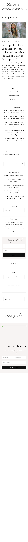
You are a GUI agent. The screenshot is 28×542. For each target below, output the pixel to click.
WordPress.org (14, 99)
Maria (5, 110)
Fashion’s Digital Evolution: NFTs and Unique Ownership (15, 133)
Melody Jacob (9, 122)
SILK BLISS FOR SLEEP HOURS (14, 176)
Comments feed (14, 95)
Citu (5, 138)
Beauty (3, 41)
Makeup (8, 41)
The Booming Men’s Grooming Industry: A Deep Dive (14, 125)
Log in (14, 88)
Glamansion (14, 5)
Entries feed (14, 92)
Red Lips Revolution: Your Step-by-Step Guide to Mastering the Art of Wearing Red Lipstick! (14, 52)
